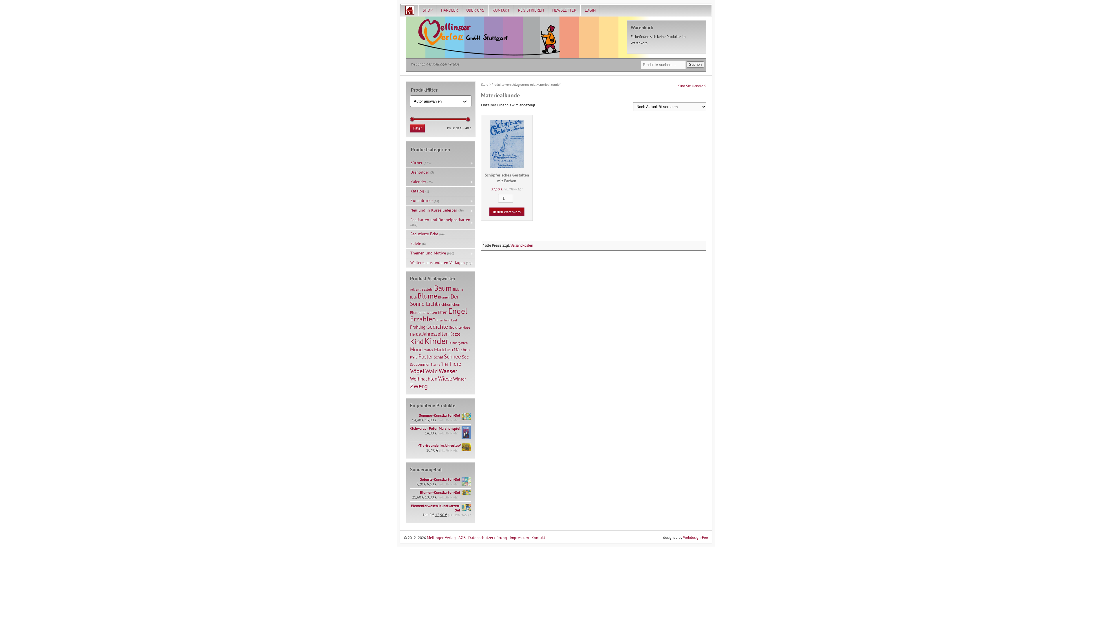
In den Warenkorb (507, 212)
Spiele (415, 243)
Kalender (418, 181)
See (465, 357)
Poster (425, 356)
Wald (431, 371)
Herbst (416, 334)
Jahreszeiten (436, 333)
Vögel (417, 371)
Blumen (444, 297)
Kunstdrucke (421, 200)
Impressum (519, 537)
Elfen (442, 312)
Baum (442, 288)
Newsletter (564, 10)
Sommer (423, 364)
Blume (427, 296)
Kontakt (501, 10)
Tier (444, 364)
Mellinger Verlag (441, 537)
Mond (416, 349)
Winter (459, 379)
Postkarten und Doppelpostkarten (440, 219)
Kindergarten (458, 343)
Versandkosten (522, 245)
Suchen (695, 64)
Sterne (435, 364)
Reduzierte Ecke (424, 233)
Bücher (416, 162)
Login (590, 10)
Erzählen (423, 318)
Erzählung (443, 320)
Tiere (455, 363)
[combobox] (438, 101)
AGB (462, 537)
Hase (466, 327)
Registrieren (531, 10)
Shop (428, 10)
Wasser (448, 371)
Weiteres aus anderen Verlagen (437, 262)
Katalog (417, 191)
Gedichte (437, 326)
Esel (454, 320)
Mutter (428, 350)
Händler (449, 10)
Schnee (452, 356)
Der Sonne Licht (434, 300)
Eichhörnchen (449, 304)
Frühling (417, 327)
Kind (417, 341)
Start (484, 84)
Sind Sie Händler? (692, 85)
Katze (454, 334)
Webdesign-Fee (695, 537)
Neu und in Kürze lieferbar (433, 210)
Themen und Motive (428, 253)
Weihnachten (423, 378)
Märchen (462, 349)
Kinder (437, 340)
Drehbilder (419, 172)
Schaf (438, 357)
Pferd (414, 357)
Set (412, 364)
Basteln (427, 289)
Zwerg (419, 385)
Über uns (475, 10)
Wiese (445, 378)
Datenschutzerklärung (487, 537)
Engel (457, 311)
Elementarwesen (423, 312)
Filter (417, 128)
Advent (415, 289)
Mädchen (443, 349)
